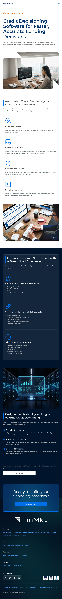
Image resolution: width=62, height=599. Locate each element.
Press (15, 565)
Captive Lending (8, 532)
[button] (59, 3)
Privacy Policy (32, 587)
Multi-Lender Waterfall (20, 532)
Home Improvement (8, 545)
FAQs (8, 555)
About (5, 565)
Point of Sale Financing (49, 532)
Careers (10, 565)
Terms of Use (23, 587)
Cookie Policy (42, 587)
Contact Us (19, 473)
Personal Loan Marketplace (11, 535)
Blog (4, 555)
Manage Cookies (52, 587)
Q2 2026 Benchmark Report (19, 555)
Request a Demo (31, 504)
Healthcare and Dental (21, 545)
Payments (23, 535)
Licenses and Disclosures (10, 587)
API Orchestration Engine (35, 532)
